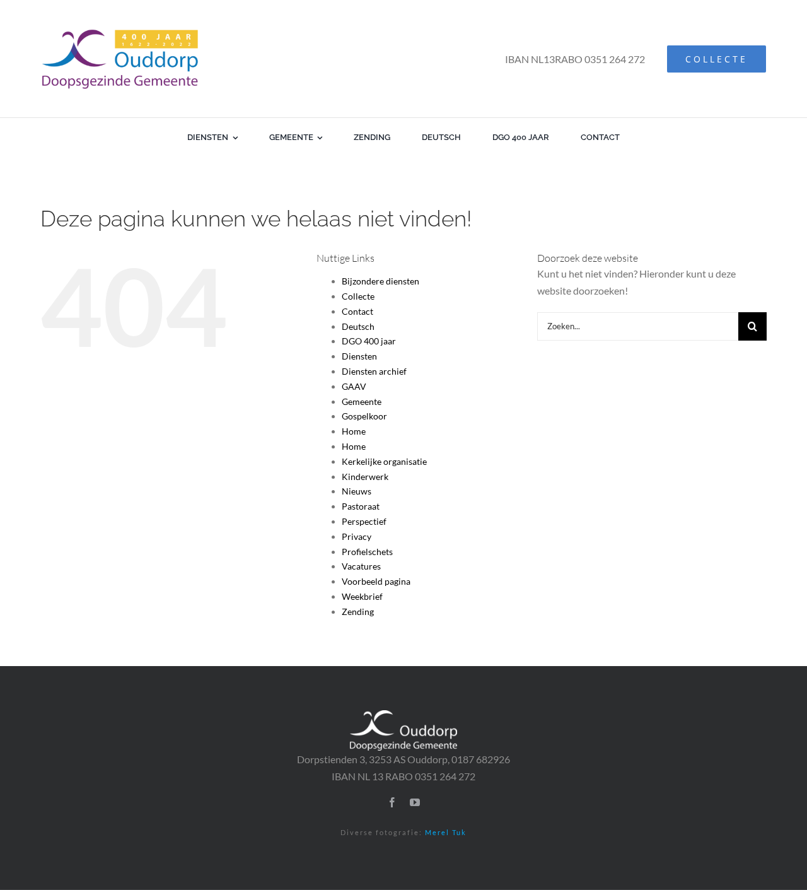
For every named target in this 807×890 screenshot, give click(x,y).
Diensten (359, 356)
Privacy (356, 536)
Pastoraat (361, 506)
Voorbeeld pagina (376, 581)
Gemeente (361, 401)
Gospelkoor (364, 416)
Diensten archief (374, 371)
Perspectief (364, 521)
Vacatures (361, 566)
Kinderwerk (365, 476)
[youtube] (415, 802)
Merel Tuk (446, 832)
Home (354, 431)
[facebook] (392, 802)
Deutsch (358, 326)
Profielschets (367, 551)
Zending (358, 611)
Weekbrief (362, 596)
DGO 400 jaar (369, 341)
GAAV (354, 386)
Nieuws (356, 491)
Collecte (358, 296)
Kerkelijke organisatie (384, 461)
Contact (357, 311)
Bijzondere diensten (380, 281)
